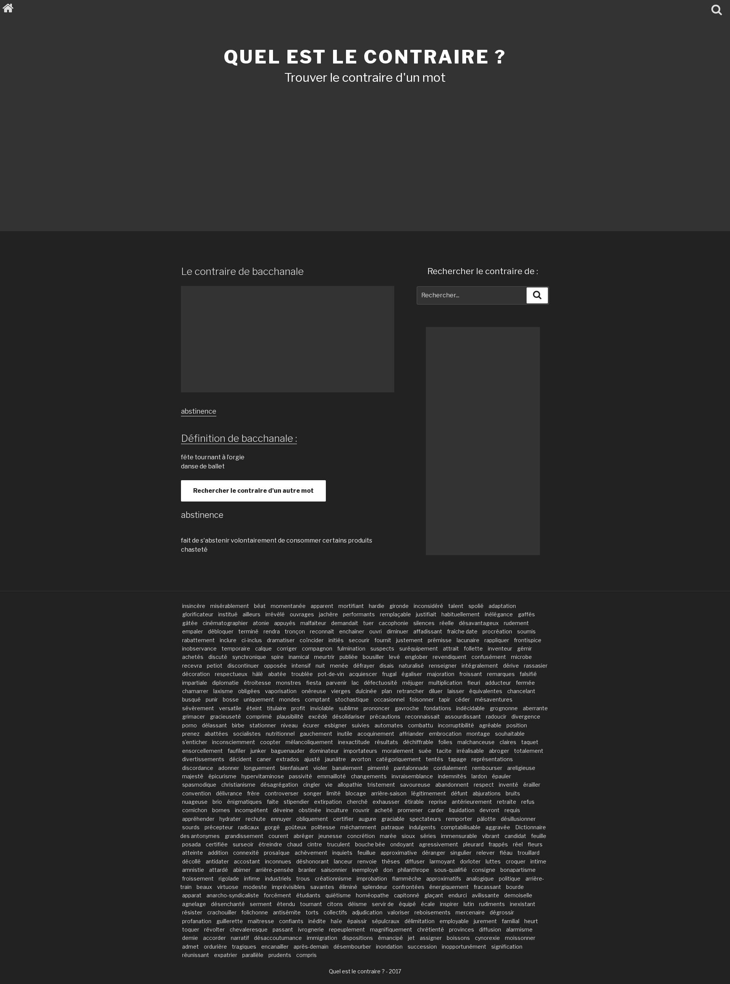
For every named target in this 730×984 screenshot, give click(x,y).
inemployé (365, 870)
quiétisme (338, 895)
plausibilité (290, 716)
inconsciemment (233, 742)
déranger (433, 852)
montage (478, 733)
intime (538, 861)
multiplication (445, 682)
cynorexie (487, 938)
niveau (289, 725)
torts (312, 912)
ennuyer (281, 819)
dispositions (357, 938)
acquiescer (363, 674)
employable (454, 921)
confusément (488, 657)
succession (422, 946)
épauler (501, 776)
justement (409, 640)
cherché (357, 801)
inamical (299, 657)
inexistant (522, 904)
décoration (196, 674)
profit (298, 708)
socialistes (247, 733)
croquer (515, 861)
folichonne (254, 912)
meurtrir (324, 657)
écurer (311, 725)
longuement (259, 768)
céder (462, 699)
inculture (337, 810)
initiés (336, 640)
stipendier (296, 801)
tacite (444, 751)
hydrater (230, 819)
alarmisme (519, 929)
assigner (431, 938)
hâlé (257, 674)
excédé (317, 716)
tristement (381, 784)
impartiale (194, 682)
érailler (531, 784)
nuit (320, 665)
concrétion (361, 836)
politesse (323, 827)
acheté (384, 810)
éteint (254, 708)
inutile (344, 733)
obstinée (309, 810)
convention (196, 793)
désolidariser (348, 716)
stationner (262, 725)
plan (387, 691)
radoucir (496, 716)
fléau (506, 852)
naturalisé (411, 665)
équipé (407, 904)
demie (190, 938)
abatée (277, 674)
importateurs (360, 751)
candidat (515, 836)
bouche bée (370, 844)
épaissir (357, 921)
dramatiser (281, 640)
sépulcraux (386, 921)
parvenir (336, 682)
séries (428, 836)
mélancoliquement (309, 742)
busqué (191, 699)
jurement (485, 921)
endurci (457, 895)
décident (240, 759)
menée (339, 665)
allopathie (350, 784)
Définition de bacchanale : (239, 438)
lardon (479, 776)
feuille (538, 836)
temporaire (236, 648)
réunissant (195, 955)
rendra (271, 631)
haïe (336, 921)
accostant (247, 861)
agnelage (194, 904)
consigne (483, 870)
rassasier (536, 665)
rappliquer (496, 640)
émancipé (390, 938)
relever (485, 852)
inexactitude (354, 742)
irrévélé (275, 614)
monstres (288, 682)
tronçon (295, 631)
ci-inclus (251, 640)
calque (263, 648)
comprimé (259, 716)
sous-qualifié (450, 870)
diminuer (397, 631)
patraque (392, 827)
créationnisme (333, 878)
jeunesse (330, 836)
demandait (344, 623)
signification (506, 946)
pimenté (378, 768)
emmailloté (331, 776)
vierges (341, 691)
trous (303, 878)
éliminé (348, 887)
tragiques (244, 946)
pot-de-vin (331, 674)
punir (212, 699)
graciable (393, 819)
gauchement (316, 733)
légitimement (428, 793)
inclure (228, 640)
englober (416, 657)
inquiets (342, 852)
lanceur (343, 861)
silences (424, 623)
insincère (193, 606)
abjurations (487, 793)
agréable (490, 725)
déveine (283, 810)
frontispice (527, 640)
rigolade (229, 878)
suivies (361, 725)
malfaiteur (313, 623)
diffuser (415, 861)
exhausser (386, 801)
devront (489, 810)
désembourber (352, 946)
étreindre (270, 844)
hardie (376, 606)
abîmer (242, 870)
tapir (444, 699)
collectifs (335, 912)
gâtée (190, 623)
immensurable (459, 836)
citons (335, 904)
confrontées (408, 887)
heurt (531, 921)
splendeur (374, 887)
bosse (231, 699)
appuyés (284, 623)
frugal (389, 674)
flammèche (406, 878)
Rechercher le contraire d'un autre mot (253, 490)
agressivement (438, 844)
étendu (286, 904)
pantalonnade (411, 768)
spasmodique (199, 784)
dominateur (324, 751)
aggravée (498, 827)
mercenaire (470, 912)
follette (473, 648)
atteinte (192, 852)
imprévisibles (288, 887)
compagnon (317, 648)
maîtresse (261, 921)
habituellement (460, 614)
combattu (420, 725)
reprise (438, 801)
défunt (459, 793)
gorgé (272, 827)
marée (388, 836)
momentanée (288, 606)
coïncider (312, 640)
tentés (434, 759)
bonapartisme (518, 870)
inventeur (500, 648)
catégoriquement (398, 759)
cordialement (450, 768)
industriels (278, 878)
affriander (411, 733)
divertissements (203, 759)
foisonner (421, 699)
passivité (300, 776)
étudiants (308, 895)
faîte (273, 801)
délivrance (229, 793)
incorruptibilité (456, 725)
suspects (382, 648)
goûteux (295, 827)
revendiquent (450, 657)
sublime (349, 708)
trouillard (528, 852)
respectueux (231, 674)
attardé (218, 870)
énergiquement (449, 887)
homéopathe (372, 895)
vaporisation (281, 691)
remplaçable (395, 614)
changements (369, 776)
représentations (492, 759)
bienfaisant (294, 768)
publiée (349, 657)
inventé (508, 784)
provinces (461, 929)
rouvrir (361, 810)
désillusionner (518, 819)
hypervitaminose (262, 776)
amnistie (193, 870)
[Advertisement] (365, 147)
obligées (249, 691)
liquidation (461, 810)
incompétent (251, 810)
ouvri (375, 631)
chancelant (521, 691)
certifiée (217, 844)
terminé (248, 631)
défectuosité (380, 682)
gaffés (526, 614)
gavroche (407, 708)
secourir (359, 640)
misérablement (229, 606)
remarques (501, 674)
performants (359, 614)
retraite (506, 801)
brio (217, 801)
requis (512, 810)
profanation (196, 921)
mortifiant (351, 606)
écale (428, 904)
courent (278, 836)
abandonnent (452, 784)
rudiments (492, 904)
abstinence (198, 411)
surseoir (243, 844)
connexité (246, 852)
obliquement (312, 819)
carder (436, 810)
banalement (347, 768)
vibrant (491, 836)
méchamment (358, 827)
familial (510, 921)
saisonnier (334, 870)
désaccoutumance (278, 938)
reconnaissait (422, 716)
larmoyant (442, 861)
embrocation (445, 733)
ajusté (312, 759)
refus (528, 801)
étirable (414, 801)
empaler (192, 631)
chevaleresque (249, 929)
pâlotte (486, 819)
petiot (214, 665)
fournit (383, 640)
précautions (385, 716)
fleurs (535, 844)
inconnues (278, 861)
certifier (343, 819)
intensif (301, 665)
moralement (398, 751)
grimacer (193, 716)
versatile (230, 708)
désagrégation (279, 784)
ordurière (215, 946)
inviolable (322, 708)
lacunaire (468, 640)
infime (252, 878)
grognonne (504, 708)
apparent (322, 606)
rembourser (487, 768)
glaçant (433, 895)
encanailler (275, 946)
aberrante (535, 708)
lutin (468, 904)
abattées (216, 733)
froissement (198, 878)
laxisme (223, 691)
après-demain (311, 946)
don (388, 870)
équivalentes (485, 691)
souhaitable (510, 733)
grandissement (244, 836)
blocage (356, 793)
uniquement (259, 699)
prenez (191, 733)
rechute (256, 819)
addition (218, 852)
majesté (192, 776)
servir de (383, 904)
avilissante (485, 895)
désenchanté (228, 904)
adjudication (367, 912)
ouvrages (302, 614)
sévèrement (198, 708)
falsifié (528, 674)
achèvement (311, 852)
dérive (511, 665)
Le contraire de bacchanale (242, 271)
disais (386, 665)
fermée (525, 682)
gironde (399, 606)
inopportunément (464, 946)
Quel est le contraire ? (365, 57)
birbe (238, 725)
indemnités (452, 776)
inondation (389, 946)
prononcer (376, 708)
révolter (214, 929)
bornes (221, 810)
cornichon (194, 810)
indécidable (470, 708)
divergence (525, 716)
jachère (328, 614)
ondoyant (402, 844)
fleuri (473, 682)
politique (510, 878)
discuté (217, 657)
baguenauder (288, 751)
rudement (516, 623)
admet (190, 946)
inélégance (499, 614)
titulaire (276, 708)
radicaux (248, 827)
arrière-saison (388, 793)
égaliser (412, 674)
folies (445, 742)
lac (355, 682)
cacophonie (393, 623)
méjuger (413, 682)
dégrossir (502, 912)
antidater (217, 861)
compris (306, 955)
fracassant (487, 887)
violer (320, 768)
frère (253, 793)
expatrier (225, 955)
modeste (255, 887)
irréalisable (470, 751)
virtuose (227, 887)
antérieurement (472, 801)
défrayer (364, 665)
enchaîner (351, 631)
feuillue (366, 852)
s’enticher (194, 742)
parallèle (252, 955)
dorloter (470, 861)
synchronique (249, 657)
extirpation (328, 801)
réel (518, 844)
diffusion (490, 929)
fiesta (313, 682)
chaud (294, 844)
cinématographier (225, 623)
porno (189, 725)
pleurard (473, 844)
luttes (493, 861)
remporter (459, 819)
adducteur (498, 682)
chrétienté (430, 929)
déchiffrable (418, 742)
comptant (317, 699)
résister (192, 912)
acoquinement (375, 733)
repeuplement (347, 929)
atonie (261, 623)
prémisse (440, 640)
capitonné (406, 895)
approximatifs (443, 878)
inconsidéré (428, 606)
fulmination (351, 648)
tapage (457, 759)
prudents (279, 955)
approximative (399, 852)
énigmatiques (244, 801)
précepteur (219, 827)
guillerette (229, 921)
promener (410, 810)
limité (334, 793)
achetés (192, 657)
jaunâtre (335, 759)
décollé (191, 861)
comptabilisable (461, 827)
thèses (391, 861)
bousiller (373, 657)
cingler (311, 784)
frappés (498, 844)
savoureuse (415, 784)
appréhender (198, 819)
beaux (204, 887)
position (516, 725)
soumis (526, 631)
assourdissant (463, 716)
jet (411, 938)
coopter (270, 742)
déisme (357, 904)
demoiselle (518, 895)
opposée (275, 665)
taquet (529, 742)
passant (283, 929)
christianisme (238, 784)
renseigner (443, 665)
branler (307, 870)
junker (258, 751)
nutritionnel (280, 733)
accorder (214, 938)
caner (264, 759)
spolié (476, 606)
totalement (528, 751)
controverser (281, 793)
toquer (190, 929)
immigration (322, 938)
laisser (456, 691)
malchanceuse (476, 742)
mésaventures (494, 699)
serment (261, 904)
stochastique (352, 699)
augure (367, 819)
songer (312, 793)
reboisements (432, 912)
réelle (447, 623)
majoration (440, 674)
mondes (289, 699)
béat (260, 606)
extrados (287, 759)
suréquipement (418, 648)
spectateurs (425, 819)
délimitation (420, 921)
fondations (437, 708)
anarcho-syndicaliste (232, 895)
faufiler (237, 751)
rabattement (198, 640)
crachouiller (221, 912)
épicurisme (222, 776)
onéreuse (314, 691)
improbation (372, 878)
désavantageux (479, 623)
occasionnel (389, 699)
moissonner (520, 938)
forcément (277, 895)
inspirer (449, 904)
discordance (197, 768)
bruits (513, 793)
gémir (524, 648)
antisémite (287, 912)
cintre (314, 844)
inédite (317, 921)
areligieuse (521, 768)
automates (389, 725)
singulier (460, 852)
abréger (304, 836)
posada (191, 844)
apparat (192, 895)
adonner (228, 768)
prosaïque (277, 852)
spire (277, 657)
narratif (240, 938)
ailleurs (251, 614)
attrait (451, 648)
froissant (470, 674)
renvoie (367, 861)
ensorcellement (202, 751)
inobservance (199, 648)
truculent (338, 844)
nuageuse (195, 801)
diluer (436, 691)
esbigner (335, 725)
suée (425, 751)
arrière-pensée (275, 870)
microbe (521, 657)
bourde (515, 887)
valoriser (398, 912)
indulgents (422, 827)
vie (329, 784)
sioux (408, 836)
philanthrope (413, 870)
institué (228, 614)
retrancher (410, 691)
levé (394, 657)
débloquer (220, 631)
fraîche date (462, 631)
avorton (361, 759)
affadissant (427, 631)
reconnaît (322, 631)
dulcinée (366, 691)
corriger (287, 648)
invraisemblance (412, 776)
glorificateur (197, 614)
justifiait (426, 614)
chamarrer (195, 691)
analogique (480, 878)
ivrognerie (311, 929)
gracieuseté (225, 716)
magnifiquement (391, 929)
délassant (214, 725)
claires (508, 742)
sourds (191, 827)
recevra (192, 665)
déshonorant (312, 861)
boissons (458, 938)
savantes (322, 887)
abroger (499, 751)
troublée (302, 674)
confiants (291, 921)
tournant (311, 904)
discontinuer (243, 665)
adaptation (502, 606)
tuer (368, 623)
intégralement (480, 665)
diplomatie (225, 682)
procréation (497, 631)
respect (484, 784)
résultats (386, 742)
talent (455, 606)
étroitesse (257, 682)
